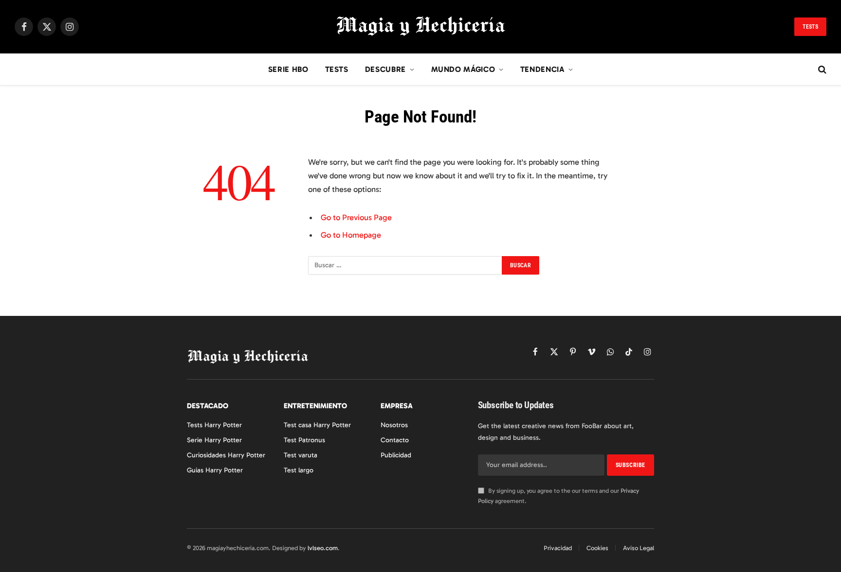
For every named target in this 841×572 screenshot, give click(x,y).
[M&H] (420, 27)
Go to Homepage (351, 235)
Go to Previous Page (356, 217)
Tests (810, 26)
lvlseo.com (323, 548)
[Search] (821, 70)
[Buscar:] (405, 265)
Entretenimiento (315, 405)
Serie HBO (288, 69)
